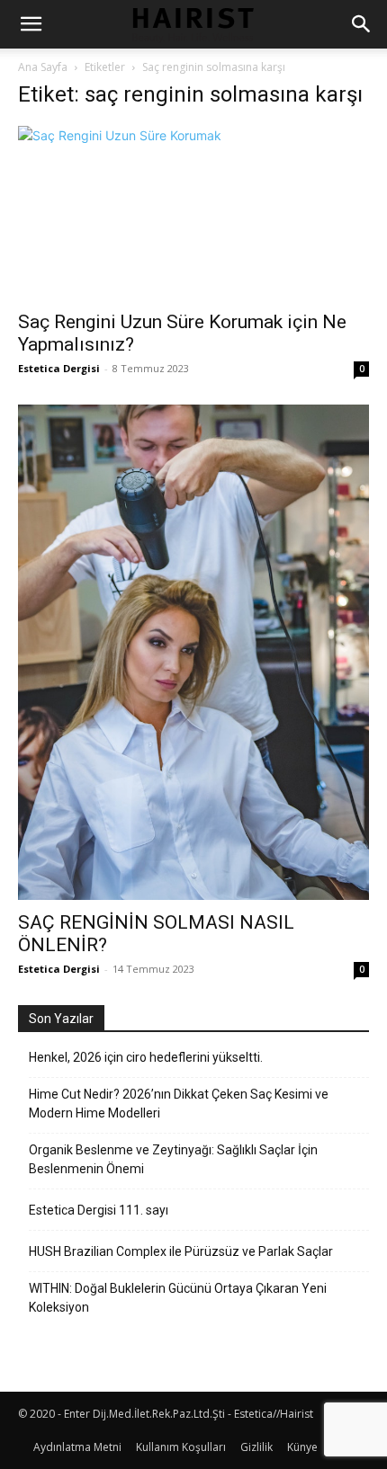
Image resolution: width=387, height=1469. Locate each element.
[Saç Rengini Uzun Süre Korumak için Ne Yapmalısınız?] (193, 212)
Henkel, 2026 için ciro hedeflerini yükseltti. (146, 1057)
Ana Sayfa (43, 67)
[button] (30, 24)
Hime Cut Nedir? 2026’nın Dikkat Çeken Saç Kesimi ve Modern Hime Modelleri (178, 1103)
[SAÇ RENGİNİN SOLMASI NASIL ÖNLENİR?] (193, 653)
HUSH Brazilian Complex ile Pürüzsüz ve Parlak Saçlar (181, 1251)
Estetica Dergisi (59, 368)
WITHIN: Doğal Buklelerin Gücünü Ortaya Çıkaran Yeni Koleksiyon (178, 1297)
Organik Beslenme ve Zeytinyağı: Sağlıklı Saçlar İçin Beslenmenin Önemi (173, 1159)
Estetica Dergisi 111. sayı (98, 1210)
